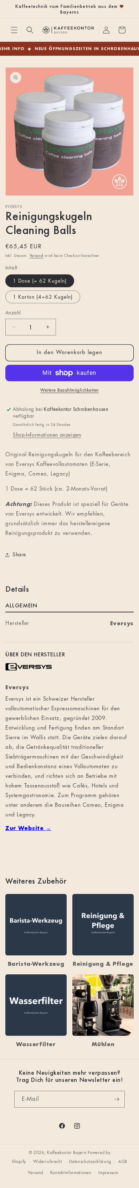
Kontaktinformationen (71, 1173)
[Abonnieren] (116, 1099)
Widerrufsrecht (47, 1162)
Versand (36, 256)
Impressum (108, 1173)
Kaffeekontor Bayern (66, 1153)
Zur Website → (28, 827)
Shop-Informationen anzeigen (47, 434)
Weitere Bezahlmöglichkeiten (69, 390)
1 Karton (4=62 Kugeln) (43, 296)
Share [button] (19, 554)
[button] (14, 30)
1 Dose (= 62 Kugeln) (40, 280)
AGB (122, 1162)
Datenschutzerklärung (90, 1162)
